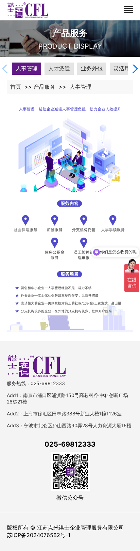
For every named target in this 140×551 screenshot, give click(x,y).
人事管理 (26, 68)
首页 (15, 86)
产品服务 (44, 86)
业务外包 (92, 68)
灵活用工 (124, 68)
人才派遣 (59, 68)
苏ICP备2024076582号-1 (38, 535)
